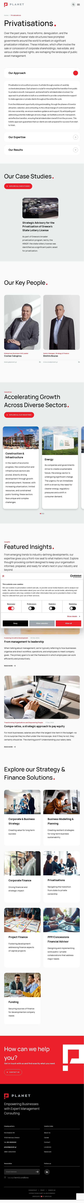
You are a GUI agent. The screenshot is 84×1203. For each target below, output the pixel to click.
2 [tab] (41, 513)
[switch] (32, 608)
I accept (18, 1177)
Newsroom (47, 1152)
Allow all (68, 623)
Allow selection (42, 623)
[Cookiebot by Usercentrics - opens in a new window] (71, 576)
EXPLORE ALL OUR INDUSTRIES (20, 415)
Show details (72, 616)
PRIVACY (42, 1190)
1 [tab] (40, 513)
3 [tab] (43, 513)
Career (46, 1137)
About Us (47, 1133)
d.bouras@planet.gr (50, 362)
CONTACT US (14, 1072)
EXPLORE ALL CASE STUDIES (19, 186)
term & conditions (21, 1177)
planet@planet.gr (10, 1147)
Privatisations (16, 15)
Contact (47, 1142)
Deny (15, 623)
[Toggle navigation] (78, 4)
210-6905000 (11, 1142)
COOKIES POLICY (33, 1190)
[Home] (14, 4)
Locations (47, 1147)
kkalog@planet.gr (10, 362)
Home (6, 15)
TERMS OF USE (51, 1190)
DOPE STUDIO (48, 1196)
